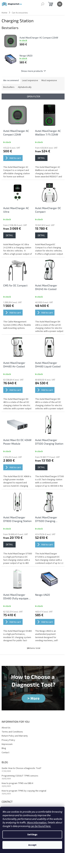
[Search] (42, 4)
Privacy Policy (8, 740)
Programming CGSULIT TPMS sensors (20, 775)
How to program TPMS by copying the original (24, 790)
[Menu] (59, 4)
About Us (6, 727)
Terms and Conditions (12, 731)
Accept (32, 845)
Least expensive (30, 80)
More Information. (37, 822)
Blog (4, 748)
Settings (32, 834)
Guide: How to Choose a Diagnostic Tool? (21, 768)
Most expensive (49, 80)
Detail (41, 158)
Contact (5, 752)
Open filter (33, 96)
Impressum (7, 744)
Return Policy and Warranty (15, 736)
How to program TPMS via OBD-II (17, 783)
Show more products (32, 71)
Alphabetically (25, 87)
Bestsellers (8, 87)
